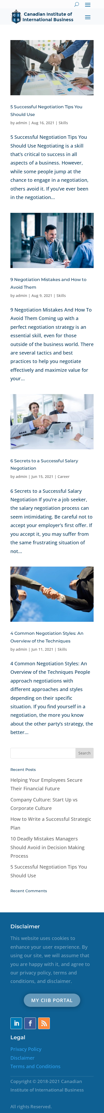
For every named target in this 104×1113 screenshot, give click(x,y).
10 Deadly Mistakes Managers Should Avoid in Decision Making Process (47, 847)
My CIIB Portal (52, 1000)
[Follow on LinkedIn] (16, 1023)
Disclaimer (22, 1058)
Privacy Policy (25, 1049)
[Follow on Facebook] (30, 1023)
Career (64, 476)
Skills (63, 122)
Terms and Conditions (35, 1066)
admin (21, 122)
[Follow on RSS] (44, 1023)
